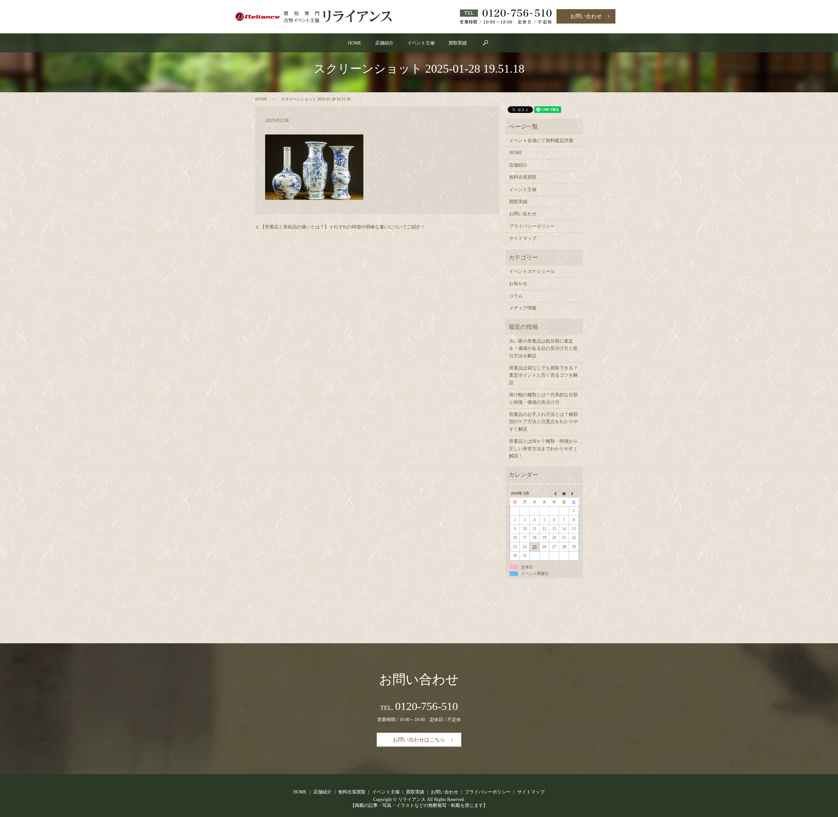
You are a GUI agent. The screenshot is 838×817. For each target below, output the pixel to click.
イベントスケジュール (532, 271)
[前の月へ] (554, 493)
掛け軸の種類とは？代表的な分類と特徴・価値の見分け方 (543, 398)
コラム (516, 295)
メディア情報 (523, 308)
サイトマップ (523, 238)
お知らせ (518, 283)
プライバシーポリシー (532, 226)
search (485, 43)
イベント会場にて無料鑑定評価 (541, 140)
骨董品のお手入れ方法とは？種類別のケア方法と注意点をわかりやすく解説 (543, 422)
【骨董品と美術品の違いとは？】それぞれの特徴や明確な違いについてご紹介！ (342, 226)
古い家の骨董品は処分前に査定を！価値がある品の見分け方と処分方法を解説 (543, 348)
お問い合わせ (586, 16)
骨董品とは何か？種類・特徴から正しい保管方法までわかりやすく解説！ (543, 448)
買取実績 (457, 43)
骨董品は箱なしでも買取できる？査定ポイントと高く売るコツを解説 (543, 375)
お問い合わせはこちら (419, 739)
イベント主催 (421, 43)
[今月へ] (564, 493)
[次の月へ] (574, 493)
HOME (354, 43)
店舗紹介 (384, 43)
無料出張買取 (523, 177)
